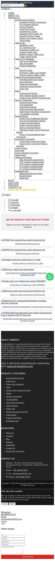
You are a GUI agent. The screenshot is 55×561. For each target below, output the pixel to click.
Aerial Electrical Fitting (15, 378)
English (7, 195)
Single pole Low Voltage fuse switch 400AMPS (27, 285)
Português (15, 205)
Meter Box (24, 178)
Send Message (27, 557)
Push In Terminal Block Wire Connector (30, 136)
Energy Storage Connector (17, 412)
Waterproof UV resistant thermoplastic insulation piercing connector (27, 307)
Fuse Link (23, 89)
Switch (8, 393)
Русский (14, 200)
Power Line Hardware (15, 384)
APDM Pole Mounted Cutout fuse (27, 244)
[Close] (2, 534)
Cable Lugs (10, 381)
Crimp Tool (10, 409)
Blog (8, 439)
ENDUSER (10, 445)
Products (9, 436)
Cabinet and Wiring (14, 418)
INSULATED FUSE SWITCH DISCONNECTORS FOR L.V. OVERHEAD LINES (27, 274)
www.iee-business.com (20, 366)
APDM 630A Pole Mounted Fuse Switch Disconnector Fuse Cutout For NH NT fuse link (27, 320)
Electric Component (14, 396)
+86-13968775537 (25, 3)
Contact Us (10, 448)
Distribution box (12, 421)
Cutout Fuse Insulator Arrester (18, 390)
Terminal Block (12, 400)
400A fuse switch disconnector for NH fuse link (27, 295)
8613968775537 (8, 515)
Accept (4, 504)
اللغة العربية (15, 210)
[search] (26, 5)
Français (14, 202)
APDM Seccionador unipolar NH (27, 254)
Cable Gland (11, 415)
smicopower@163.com (10, 3)
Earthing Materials (27, 66)
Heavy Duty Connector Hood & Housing (31, 145)
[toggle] (11, 9)
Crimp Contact (12, 406)
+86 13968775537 (20, 470)
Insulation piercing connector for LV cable (27, 263)
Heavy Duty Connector (21, 190)
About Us (10, 433)
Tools (8, 387)
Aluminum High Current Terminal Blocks (32, 131)
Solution (9, 442)
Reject (12, 504)
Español (14, 208)
